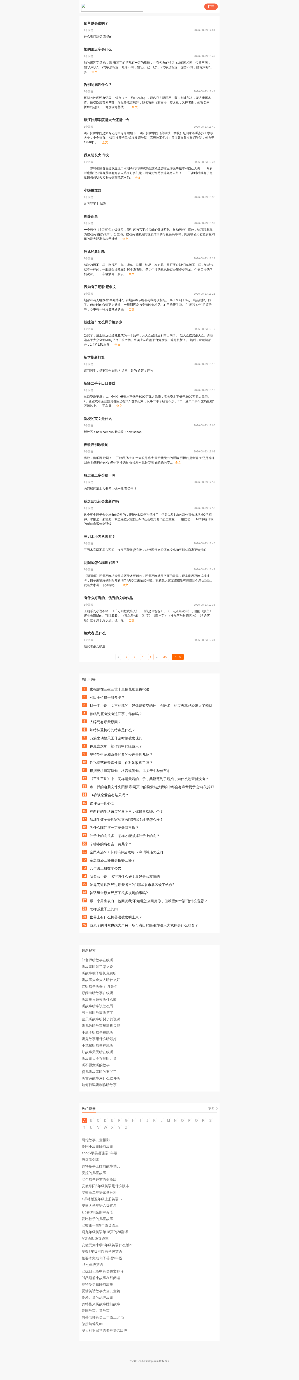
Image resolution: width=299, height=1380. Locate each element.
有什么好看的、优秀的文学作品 (108, 598)
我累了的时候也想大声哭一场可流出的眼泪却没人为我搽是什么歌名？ (144, 925)
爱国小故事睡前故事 (97, 1146)
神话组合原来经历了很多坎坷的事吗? (119, 893)
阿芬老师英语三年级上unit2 (103, 1317)
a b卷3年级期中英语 (97, 1212)
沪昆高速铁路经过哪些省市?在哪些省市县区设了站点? (132, 885)
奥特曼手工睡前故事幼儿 (101, 1166)
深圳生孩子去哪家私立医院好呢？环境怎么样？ (126, 819)
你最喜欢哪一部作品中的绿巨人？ (116, 746)
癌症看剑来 (90, 1160)
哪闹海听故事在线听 (97, 993)
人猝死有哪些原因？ (105, 722)
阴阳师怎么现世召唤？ (101, 562)
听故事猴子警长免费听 (99, 973)
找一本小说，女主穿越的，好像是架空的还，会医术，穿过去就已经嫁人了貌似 (151, 705)
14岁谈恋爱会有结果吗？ (109, 795)
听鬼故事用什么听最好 (99, 1039)
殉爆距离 (91, 216)
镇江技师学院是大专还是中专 (106, 120)
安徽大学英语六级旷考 (99, 1206)
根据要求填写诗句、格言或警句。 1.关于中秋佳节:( (129, 771)
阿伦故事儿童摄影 (96, 1140)
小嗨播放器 (92, 190)
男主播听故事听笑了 (97, 1012)
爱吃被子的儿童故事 (97, 1219)
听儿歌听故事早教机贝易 (101, 1026)
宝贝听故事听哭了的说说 (101, 1019)
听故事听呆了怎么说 (97, 967)
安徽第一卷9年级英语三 (100, 1225)
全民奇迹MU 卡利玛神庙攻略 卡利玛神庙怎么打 (127, 852)
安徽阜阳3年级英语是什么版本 (105, 1186)
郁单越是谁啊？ (96, 23)
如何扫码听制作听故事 (99, 1085)
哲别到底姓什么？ (98, 84)
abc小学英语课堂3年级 (99, 1153)
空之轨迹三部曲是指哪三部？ (112, 860)
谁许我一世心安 (102, 803)
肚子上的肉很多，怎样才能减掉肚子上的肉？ (125, 836)
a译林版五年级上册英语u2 (102, 1199)
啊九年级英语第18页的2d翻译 (105, 1232)
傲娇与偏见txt (92, 1324)
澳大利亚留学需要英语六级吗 (104, 1330)
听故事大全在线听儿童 (99, 1058)
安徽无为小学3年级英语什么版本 (107, 1245)
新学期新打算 (94, 357)
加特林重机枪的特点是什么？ (112, 730)
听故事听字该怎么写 (97, 1006)
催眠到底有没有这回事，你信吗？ (116, 714)
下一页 (178, 656)
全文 (94, 72)
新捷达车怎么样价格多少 (103, 322)
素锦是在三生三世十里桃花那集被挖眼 (119, 689)
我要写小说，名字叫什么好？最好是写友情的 (125, 876)
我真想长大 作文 (96, 155)
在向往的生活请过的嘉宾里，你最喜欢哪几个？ (126, 811)
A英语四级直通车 (95, 1238)
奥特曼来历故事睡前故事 (101, 1304)
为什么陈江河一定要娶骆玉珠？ (114, 828)
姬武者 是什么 (95, 633)
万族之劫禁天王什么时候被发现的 (116, 738)
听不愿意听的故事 (96, 1065)
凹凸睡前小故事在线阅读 (101, 1278)
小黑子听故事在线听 (97, 1032)
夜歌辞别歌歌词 (96, 445)
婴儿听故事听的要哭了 (99, 1072)
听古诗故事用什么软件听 (101, 1078)
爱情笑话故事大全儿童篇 (101, 1291)
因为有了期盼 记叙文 (100, 287)
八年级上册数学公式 (105, 868)
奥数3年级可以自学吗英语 (102, 1251)
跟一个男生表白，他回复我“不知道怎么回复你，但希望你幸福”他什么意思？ (149, 901)
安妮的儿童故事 (94, 1173)
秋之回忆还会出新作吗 (101, 501)
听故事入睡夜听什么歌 (99, 999)
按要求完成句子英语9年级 (102, 1258)
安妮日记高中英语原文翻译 (103, 1271)
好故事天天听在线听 (97, 1052)
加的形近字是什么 (98, 49)
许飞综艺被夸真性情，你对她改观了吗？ (121, 763)
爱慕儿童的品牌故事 (97, 1297)
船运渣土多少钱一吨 (99, 475)
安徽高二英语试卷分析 (99, 1192)
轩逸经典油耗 (94, 251)
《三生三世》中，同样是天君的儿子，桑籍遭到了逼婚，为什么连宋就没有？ (149, 779)
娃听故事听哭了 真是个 (100, 986)
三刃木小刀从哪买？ (99, 536)
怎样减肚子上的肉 (104, 909)
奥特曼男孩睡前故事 (97, 1284)
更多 (211, 1108)
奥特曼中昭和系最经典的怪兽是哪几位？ (121, 754)
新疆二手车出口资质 (99, 383)
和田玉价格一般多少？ (107, 697)
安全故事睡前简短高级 (99, 1179)
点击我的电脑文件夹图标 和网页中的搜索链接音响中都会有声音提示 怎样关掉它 (152, 787)
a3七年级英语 (92, 1265)
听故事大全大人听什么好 (101, 980)
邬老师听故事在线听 (97, 960)
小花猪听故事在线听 (97, 1045)
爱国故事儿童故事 (96, 1311)
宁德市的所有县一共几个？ (111, 844)
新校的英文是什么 (98, 418)
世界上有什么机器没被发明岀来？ (116, 917)
